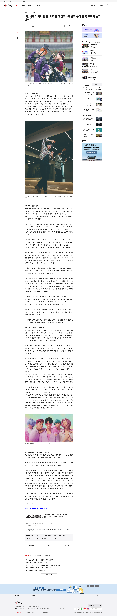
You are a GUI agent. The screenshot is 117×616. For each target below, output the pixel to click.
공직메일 (101, 5)
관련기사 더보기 (48, 575)
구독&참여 (38, 5)
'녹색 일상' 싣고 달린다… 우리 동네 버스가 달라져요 (39, 560)
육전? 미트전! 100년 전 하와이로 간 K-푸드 (37, 562)
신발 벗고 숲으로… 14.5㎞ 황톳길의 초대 (36, 570)
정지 (96, 586)
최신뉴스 (97, 85)
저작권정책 (29, 525)
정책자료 (30, 5)
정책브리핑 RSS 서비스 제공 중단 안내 (29, 596)
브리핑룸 (23, 5)
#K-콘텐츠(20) (40, 555)
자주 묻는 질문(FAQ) (45, 612)
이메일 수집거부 (35, 612)
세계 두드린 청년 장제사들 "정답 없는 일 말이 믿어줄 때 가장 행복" (43, 565)
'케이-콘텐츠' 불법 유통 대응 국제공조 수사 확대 (38, 568)
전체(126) (27, 555)
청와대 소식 (93, 5)
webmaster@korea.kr (59, 609)
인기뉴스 (87, 85)
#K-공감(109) (33, 555)
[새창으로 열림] (69, 26)
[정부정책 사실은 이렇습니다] (92, 35)
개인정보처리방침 (19, 612)
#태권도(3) (47, 555)
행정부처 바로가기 (95, 609)
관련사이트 (91, 605)
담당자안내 (35, 525)
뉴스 (17, 5)
